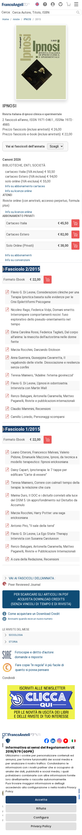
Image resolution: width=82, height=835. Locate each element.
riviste (16, 19)
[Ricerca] (78, 12)
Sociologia (16, 635)
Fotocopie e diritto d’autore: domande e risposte (34, 654)
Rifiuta (41, 808)
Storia (13, 641)
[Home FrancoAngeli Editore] (16, 5)
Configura (41, 817)
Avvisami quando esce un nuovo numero (30, 618)
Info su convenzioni (17, 260)
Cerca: (6, 12)
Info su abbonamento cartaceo (25, 186)
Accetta (41, 800)
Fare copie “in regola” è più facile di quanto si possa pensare (39, 667)
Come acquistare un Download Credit (34, 614)
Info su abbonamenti (18, 255)
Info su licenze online (18, 191)
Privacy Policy (41, 826)
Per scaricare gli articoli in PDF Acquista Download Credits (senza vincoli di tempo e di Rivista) (41, 599)
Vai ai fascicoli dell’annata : (32, 578)
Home (5, 19)
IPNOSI (27, 19)
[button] (36, 4)
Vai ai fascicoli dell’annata (25, 146)
